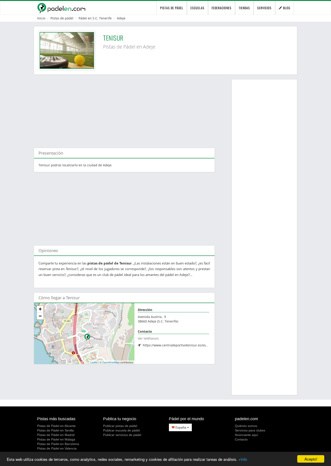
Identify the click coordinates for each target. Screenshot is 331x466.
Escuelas (197, 7)
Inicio (41, 18)
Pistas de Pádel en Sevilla (55, 430)
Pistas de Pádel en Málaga (56, 439)
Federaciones (221, 7)
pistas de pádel (171, 7)
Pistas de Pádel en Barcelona (58, 444)
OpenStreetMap (111, 362)
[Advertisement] (124, 109)
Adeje (121, 18)
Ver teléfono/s (148, 338)
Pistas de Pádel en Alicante (56, 426)
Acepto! (310, 459)
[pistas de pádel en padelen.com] (61, 8)
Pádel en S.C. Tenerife (95, 18)
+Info (242, 459)
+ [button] (40, 309)
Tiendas (244, 7)
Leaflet (94, 362)
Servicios (264, 7)
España (181, 427)
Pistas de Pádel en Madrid (56, 435)
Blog (286, 7)
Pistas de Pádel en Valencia (57, 448)
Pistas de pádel (61, 18)
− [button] (40, 316)
